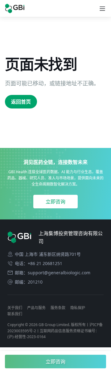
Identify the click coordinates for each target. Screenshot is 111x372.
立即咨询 (55, 201)
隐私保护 (77, 307)
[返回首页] (14, 8)
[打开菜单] (102, 8)
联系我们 (14, 314)
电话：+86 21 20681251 (38, 263)
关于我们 (14, 307)
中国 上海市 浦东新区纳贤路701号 (48, 254)
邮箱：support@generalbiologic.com (52, 273)
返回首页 (21, 101)
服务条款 (58, 307)
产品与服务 (36, 307)
